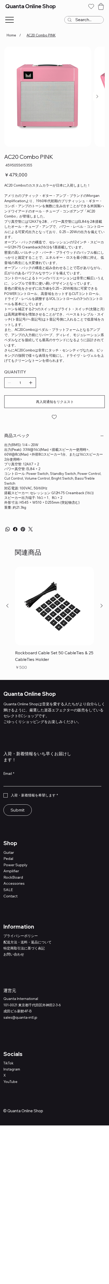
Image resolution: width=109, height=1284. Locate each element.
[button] (101, 6)
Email (8, 773)
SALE (8, 889)
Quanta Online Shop (30, 6)
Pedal (8, 858)
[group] (54, 618)
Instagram (11, 1069)
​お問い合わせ (13, 954)
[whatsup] (7, 529)
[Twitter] (30, 529)
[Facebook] (15, 529)
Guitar (8, 852)
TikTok (8, 1063)
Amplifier (11, 871)
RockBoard (13, 877)
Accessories (14, 883)
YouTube (10, 1081)
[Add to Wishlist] (54, 417)
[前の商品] (7, 605)
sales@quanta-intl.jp (20, 1017)
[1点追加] (30, 382)
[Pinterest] (23, 529)
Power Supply (15, 865)
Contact (10, 896)
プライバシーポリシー (20, 936)
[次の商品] (101, 605)
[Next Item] (97, 96)
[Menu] (9, 20)
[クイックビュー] (54, 606)
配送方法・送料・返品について (27, 942)
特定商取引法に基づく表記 (24, 948)
